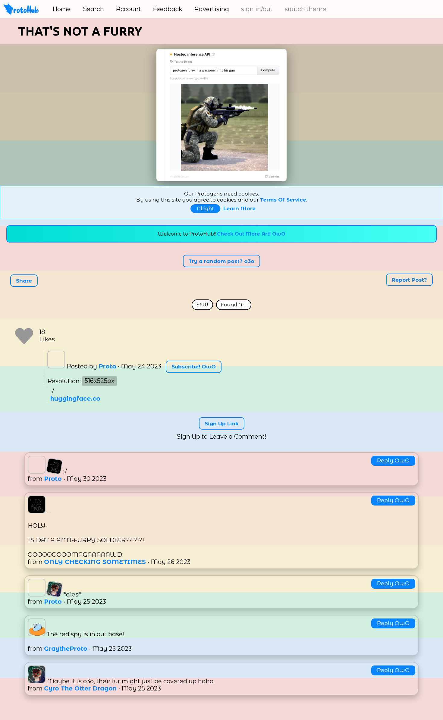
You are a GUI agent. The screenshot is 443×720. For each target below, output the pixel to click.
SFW (202, 305)
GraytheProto (66, 648)
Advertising (211, 9)
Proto (107, 366)
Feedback (167, 9)
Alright (205, 208)
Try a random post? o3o (221, 261)
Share (24, 281)
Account (128, 9)
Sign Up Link (222, 424)
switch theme (305, 9)
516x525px (100, 381)
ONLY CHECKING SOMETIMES (96, 561)
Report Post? (409, 280)
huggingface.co (75, 398)
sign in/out (257, 9)
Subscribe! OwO (193, 367)
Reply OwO (393, 460)
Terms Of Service (283, 200)
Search (93, 9)
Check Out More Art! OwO (251, 234)
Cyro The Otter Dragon (81, 688)
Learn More (239, 208)
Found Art (234, 305)
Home (61, 9)
